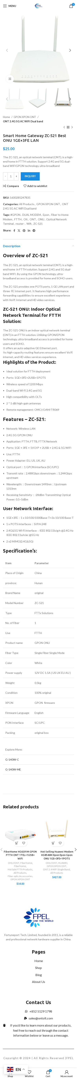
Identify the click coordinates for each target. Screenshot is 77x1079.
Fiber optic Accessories (20, 876)
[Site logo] (38, 5)
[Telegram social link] (34, 230)
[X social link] (19, 230)
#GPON (15, 214)
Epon (46, 214)
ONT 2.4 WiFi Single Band (56, 869)
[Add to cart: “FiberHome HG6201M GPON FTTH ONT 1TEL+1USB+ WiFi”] (16, 843)
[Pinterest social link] (24, 230)
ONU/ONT (13, 862)
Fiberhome (26, 862)
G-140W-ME (13, 769)
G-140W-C (12, 759)
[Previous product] (64, 127)
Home (6, 117)
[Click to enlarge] (10, 79)
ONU (41, 219)
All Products (26, 204)
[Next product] (72, 127)
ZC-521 (38, 223)
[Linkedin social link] (29, 230)
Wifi (28, 223)
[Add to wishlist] (23, 843)
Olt (25, 219)
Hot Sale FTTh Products (20, 869)
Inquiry (30, 176)
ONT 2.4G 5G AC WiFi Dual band (23, 121)
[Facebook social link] (14, 230)
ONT (33, 219)
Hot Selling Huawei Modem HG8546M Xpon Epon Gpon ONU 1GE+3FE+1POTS (56, 855)
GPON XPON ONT (25, 117)
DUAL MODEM (31, 214)
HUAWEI (62, 862)
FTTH (18, 219)
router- (20, 223)
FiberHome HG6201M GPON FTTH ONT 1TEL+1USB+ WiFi (20, 855)
